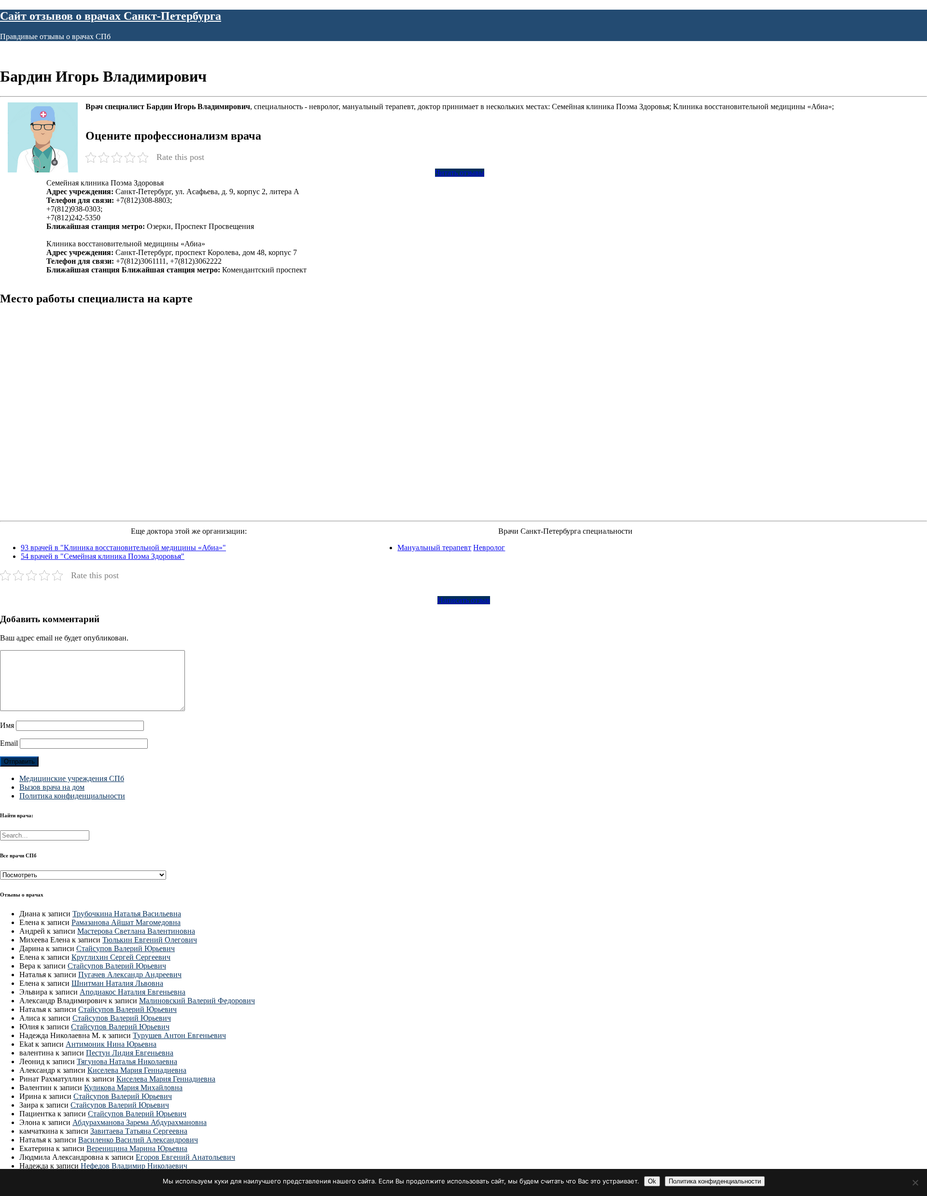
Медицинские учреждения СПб (71, 778)
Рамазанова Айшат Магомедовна (126, 922)
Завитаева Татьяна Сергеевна (138, 1131)
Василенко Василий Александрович (138, 1140)
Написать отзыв (463, 600)
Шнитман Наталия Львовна (117, 983)
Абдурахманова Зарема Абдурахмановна (139, 1122)
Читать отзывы (459, 173)
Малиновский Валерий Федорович (197, 1001)
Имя (7, 725)
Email (9, 743)
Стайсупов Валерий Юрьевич (125, 948)
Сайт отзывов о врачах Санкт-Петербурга (110, 16)
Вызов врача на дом (51, 787)
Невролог (489, 547)
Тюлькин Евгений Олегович (149, 940)
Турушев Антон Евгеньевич (179, 1035)
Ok (652, 1181)
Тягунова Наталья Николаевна (127, 1061)
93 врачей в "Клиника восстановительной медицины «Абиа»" (123, 547)
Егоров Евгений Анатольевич (185, 1157)
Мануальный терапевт (434, 547)
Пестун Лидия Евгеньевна (129, 1053)
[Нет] (915, 1182)
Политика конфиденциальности (72, 796)
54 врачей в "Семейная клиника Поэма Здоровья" (102, 556)
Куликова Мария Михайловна (133, 1087)
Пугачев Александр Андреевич (130, 974)
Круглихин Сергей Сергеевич (120, 957)
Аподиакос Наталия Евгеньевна (132, 992)
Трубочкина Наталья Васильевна (126, 914)
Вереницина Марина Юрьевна (136, 1148)
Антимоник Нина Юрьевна (111, 1044)
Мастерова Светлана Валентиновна (136, 931)
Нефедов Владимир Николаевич (134, 1166)
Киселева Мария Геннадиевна (136, 1070)
